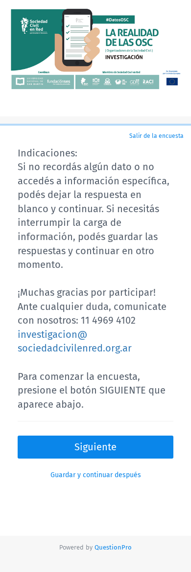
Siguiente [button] (95, 447)
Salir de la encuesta (156, 135)
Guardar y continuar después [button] (95, 475)
